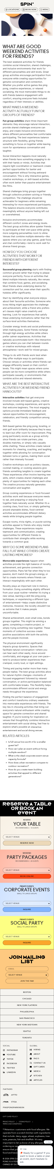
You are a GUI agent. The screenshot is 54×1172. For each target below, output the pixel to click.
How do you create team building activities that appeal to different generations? (25, 773)
